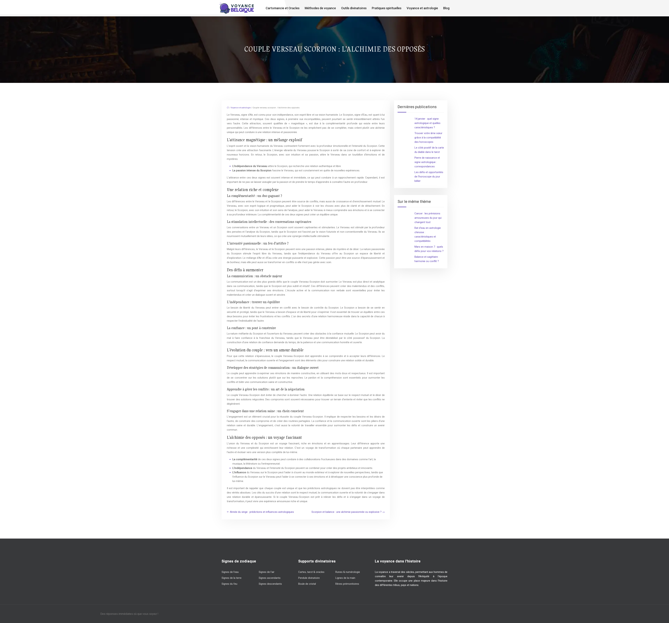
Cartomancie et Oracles (282, 8)
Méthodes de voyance (320, 8)
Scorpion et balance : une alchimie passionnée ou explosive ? (347, 511)
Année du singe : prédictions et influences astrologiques (262, 511)
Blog (446, 8)
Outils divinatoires (354, 8)
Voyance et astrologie (422, 8)
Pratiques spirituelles (386, 8)
